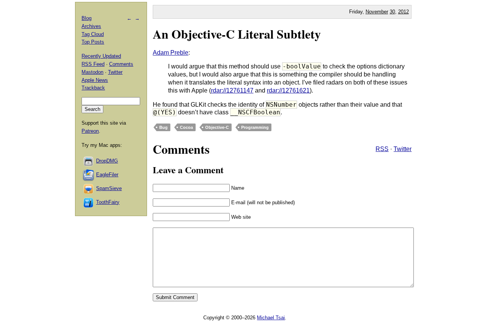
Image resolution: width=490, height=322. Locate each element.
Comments (121, 64)
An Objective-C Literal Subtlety (237, 34)
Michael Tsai (271, 317)
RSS (382, 149)
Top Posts (93, 42)
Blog (86, 18)
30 (392, 12)
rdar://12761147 (232, 90)
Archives (91, 26)
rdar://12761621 (288, 90)
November (377, 12)
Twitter (403, 149)
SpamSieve (109, 188)
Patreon (90, 131)
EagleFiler (107, 174)
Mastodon (92, 72)
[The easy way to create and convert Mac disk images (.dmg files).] (89, 161)
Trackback (93, 88)
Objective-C (217, 127)
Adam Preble (170, 52)
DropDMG (107, 161)
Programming (255, 127)
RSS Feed (93, 64)
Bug (163, 127)
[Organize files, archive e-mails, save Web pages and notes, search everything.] (89, 174)
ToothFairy (107, 202)
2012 (403, 12)
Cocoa (186, 127)
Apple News (95, 80)
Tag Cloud (93, 34)
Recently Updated (101, 56)
